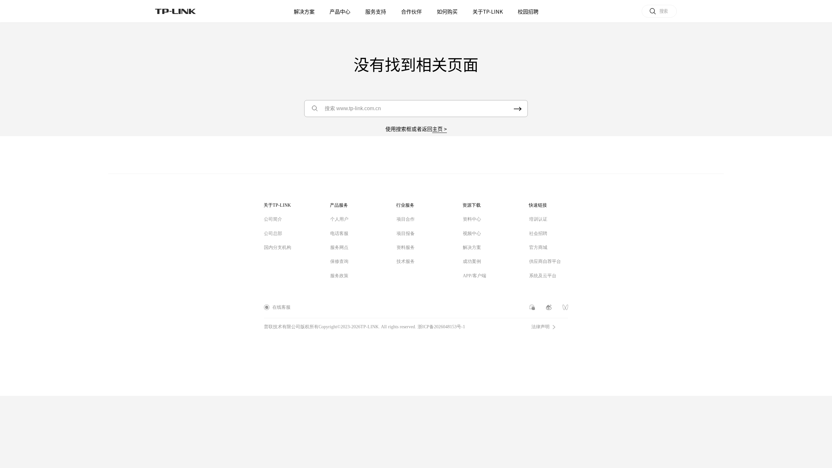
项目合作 (405, 219)
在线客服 (281, 307)
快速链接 (538, 205)
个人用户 (339, 219)
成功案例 (472, 261)
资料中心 (472, 219)
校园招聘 (528, 11)
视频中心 (472, 233)
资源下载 (471, 205)
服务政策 (339, 275)
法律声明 (540, 327)
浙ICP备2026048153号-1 (441, 326)
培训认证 (538, 219)
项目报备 (405, 233)
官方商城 (538, 247)
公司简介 (273, 219)
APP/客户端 (474, 275)
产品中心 (340, 11)
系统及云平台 (542, 275)
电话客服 (339, 233)
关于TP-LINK (277, 205)
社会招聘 (538, 233)
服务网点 (339, 247)
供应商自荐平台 (545, 261)
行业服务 (405, 205)
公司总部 (273, 233)
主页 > (439, 129)
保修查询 (339, 261)
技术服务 (405, 261)
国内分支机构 (277, 247)
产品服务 (339, 205)
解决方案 (304, 11)
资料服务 (405, 247)
